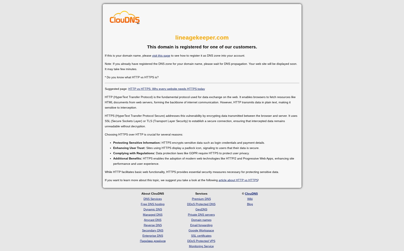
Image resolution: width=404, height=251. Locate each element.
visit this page (161, 55)
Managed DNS (152, 214)
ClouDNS (251, 193)
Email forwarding (201, 225)
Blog (250, 204)
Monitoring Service (201, 246)
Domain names (201, 220)
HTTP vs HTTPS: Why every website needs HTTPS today (166, 88)
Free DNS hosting (153, 204)
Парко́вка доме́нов (153, 241)
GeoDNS (201, 209)
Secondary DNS (152, 230)
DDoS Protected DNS (201, 204)
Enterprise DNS (152, 235)
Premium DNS (201, 199)
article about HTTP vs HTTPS (238, 180)
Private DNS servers (201, 214)
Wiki (250, 199)
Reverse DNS (153, 225)
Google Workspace (201, 230)
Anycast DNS (152, 220)
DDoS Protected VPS (201, 241)
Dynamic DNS (153, 209)
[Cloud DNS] (125, 18)
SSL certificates (201, 235)
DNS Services (153, 199)
